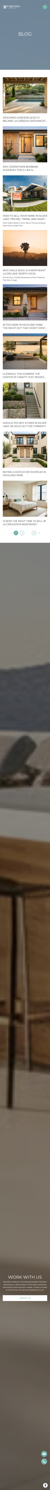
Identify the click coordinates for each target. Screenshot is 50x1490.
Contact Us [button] (25, 1298)
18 (34, 533)
